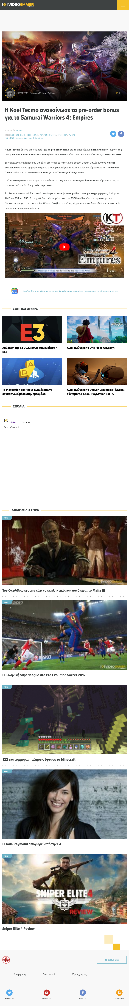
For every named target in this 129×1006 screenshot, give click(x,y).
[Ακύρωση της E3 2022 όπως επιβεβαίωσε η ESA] (32, 335)
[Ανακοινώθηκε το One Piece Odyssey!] (96, 335)
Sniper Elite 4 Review (18, 928)
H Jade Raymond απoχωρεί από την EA (31, 844)
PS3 (7, 137)
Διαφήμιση (20, 974)
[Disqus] (64, 456)
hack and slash (17, 134)
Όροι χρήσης (79, 974)
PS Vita (72, 134)
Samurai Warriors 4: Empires (29, 137)
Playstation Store (47, 134)
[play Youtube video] (64, 247)
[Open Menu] (123, 5)
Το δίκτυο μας (112, 959)
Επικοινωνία (49, 974)
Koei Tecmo (32, 134)
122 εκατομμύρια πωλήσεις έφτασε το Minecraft (39, 759)
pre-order (62, 134)
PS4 (12, 137)
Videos (19, 130)
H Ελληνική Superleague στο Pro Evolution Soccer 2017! (44, 675)
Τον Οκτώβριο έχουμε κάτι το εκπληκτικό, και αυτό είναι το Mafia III (53, 590)
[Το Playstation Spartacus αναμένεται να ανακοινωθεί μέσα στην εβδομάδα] (32, 377)
